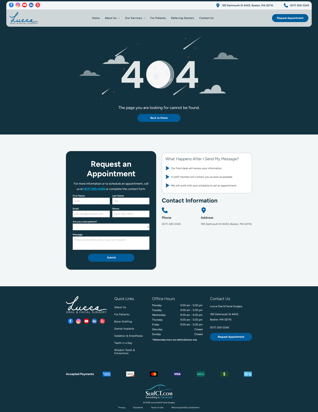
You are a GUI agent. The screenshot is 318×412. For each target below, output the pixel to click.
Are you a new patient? (85, 221)
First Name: (79, 195)
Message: (78, 234)
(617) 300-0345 (94, 189)
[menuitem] (95, 18)
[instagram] (18, 5)
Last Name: (118, 195)
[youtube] (24, 5)
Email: (76, 208)
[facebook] (11, 5)
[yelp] (37, 5)
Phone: (116, 208)
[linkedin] (31, 5)
